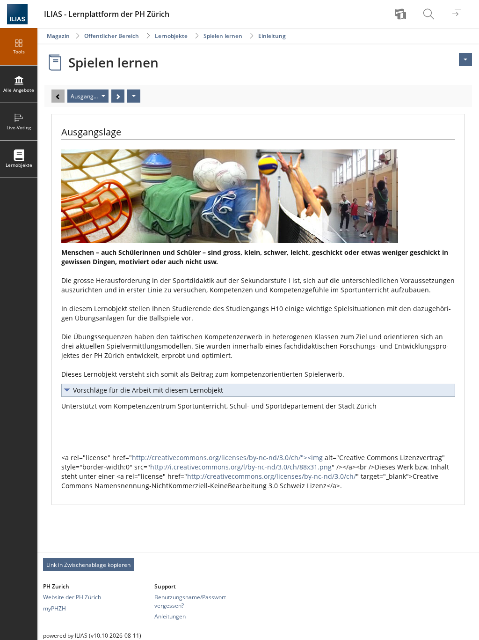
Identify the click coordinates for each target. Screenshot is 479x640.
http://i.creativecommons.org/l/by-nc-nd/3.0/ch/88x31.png (241, 466)
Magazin (58, 36)
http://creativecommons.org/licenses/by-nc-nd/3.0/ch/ (271, 476)
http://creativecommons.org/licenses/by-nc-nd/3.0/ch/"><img (227, 457)
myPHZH (54, 608)
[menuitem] (402, 14)
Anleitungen (170, 616)
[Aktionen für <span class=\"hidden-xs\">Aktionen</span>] (465, 59)
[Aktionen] (133, 96)
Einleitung (272, 36)
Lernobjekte (171, 36)
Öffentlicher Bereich (111, 36)
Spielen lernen (222, 36)
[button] (258, 390)
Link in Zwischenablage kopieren (88, 565)
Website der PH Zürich (72, 597)
